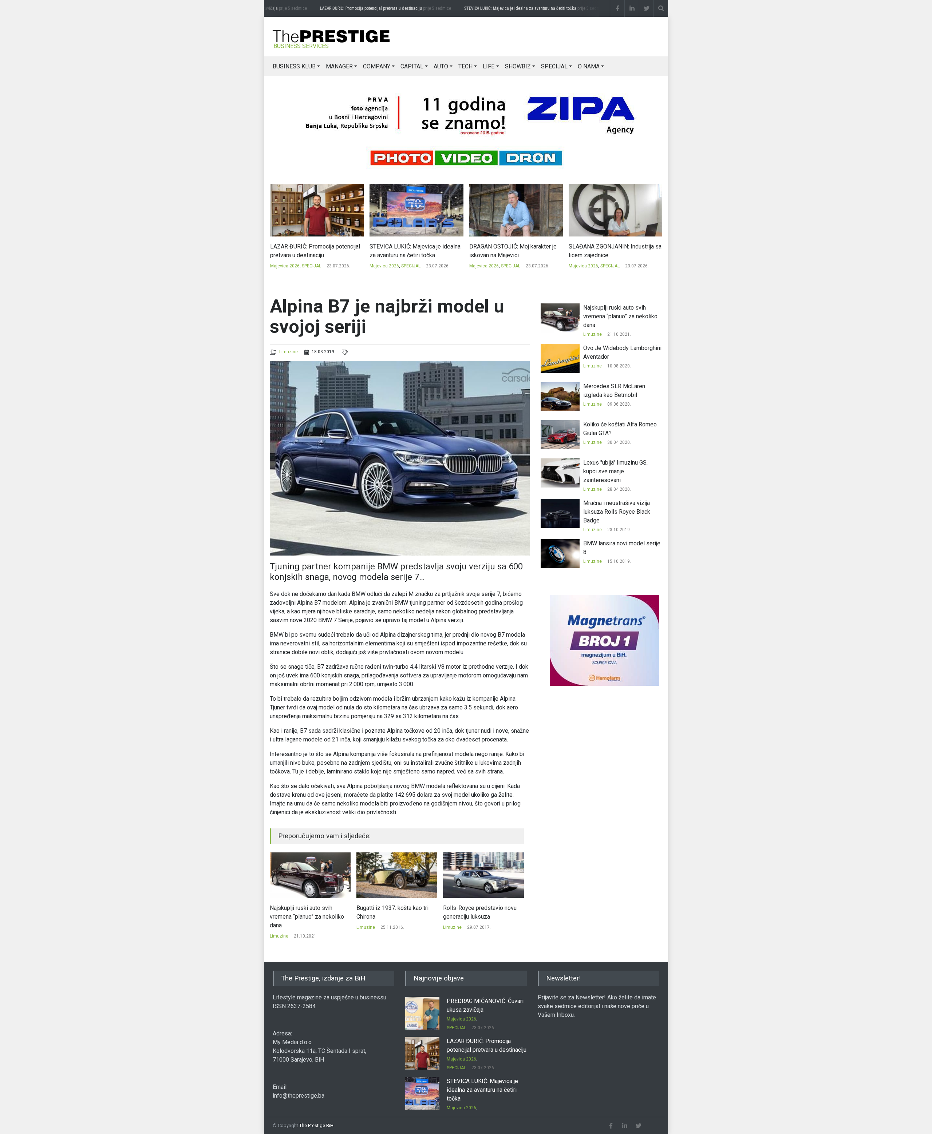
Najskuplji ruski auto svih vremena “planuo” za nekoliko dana (620, 316)
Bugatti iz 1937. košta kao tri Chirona (306, 912)
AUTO (441, 66)
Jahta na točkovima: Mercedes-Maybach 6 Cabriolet (483, 912)
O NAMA (589, 66)
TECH (465, 66)
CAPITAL (411, 66)
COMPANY (376, 66)
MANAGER (339, 66)
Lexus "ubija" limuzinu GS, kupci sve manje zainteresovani (615, 471)
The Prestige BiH (316, 1125)
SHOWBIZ (518, 66)
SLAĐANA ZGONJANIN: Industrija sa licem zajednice (515, 251)
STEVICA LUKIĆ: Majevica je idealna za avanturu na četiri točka (517, 8)
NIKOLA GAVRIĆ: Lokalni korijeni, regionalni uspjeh (610, 251)
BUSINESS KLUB (294, 66)
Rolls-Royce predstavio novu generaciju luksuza (393, 912)
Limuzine (288, 351)
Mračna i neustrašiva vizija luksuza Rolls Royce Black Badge (616, 512)
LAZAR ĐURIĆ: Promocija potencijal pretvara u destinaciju (368, 8)
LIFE (488, 66)
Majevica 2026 (284, 265)
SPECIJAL (554, 66)
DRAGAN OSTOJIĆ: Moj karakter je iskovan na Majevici (413, 251)
